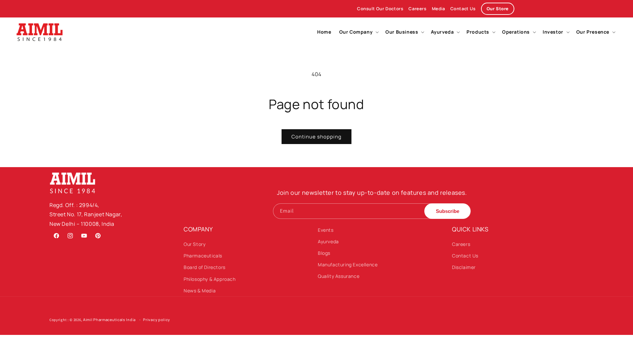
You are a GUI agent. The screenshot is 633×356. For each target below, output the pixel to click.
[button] (358, 32)
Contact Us (463, 9)
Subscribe (447, 211)
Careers (417, 9)
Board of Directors (205, 267)
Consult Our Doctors (380, 9)
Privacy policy (156, 319)
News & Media (200, 290)
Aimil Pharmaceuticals (104, 319)
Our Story (194, 244)
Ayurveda (328, 241)
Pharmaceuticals (203, 255)
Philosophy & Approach (210, 279)
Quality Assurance (338, 276)
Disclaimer (464, 267)
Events (326, 230)
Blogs (324, 253)
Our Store (498, 9)
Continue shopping (316, 136)
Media (438, 9)
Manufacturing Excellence (347, 264)
